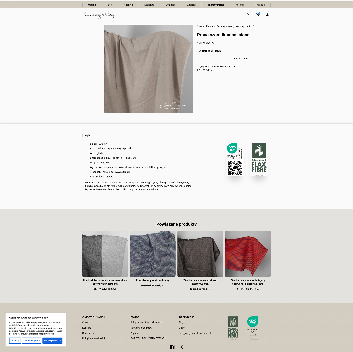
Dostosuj (15, 340)
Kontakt (86, 327)
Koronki (240, 4)
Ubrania (92, 4)
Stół (110, 4)
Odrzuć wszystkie (32, 340)
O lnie (182, 327)
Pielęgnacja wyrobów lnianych (195, 333)
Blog (181, 322)
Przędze (260, 4)
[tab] (87, 135)
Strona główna (205, 26)
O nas (85, 322)
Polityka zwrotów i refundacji (146, 322)
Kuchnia (128, 4)
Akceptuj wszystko (52, 340)
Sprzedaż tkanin (211, 50)
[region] (36, 329)
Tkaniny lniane (216, 4)
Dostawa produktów (141, 327)
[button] (258, 14)
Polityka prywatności (93, 338)
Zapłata (134, 333)
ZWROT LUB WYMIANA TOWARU (148, 338)
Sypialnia (171, 4)
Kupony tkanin (243, 26)
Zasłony (191, 4)
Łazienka (149, 4)
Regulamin (88, 333)
